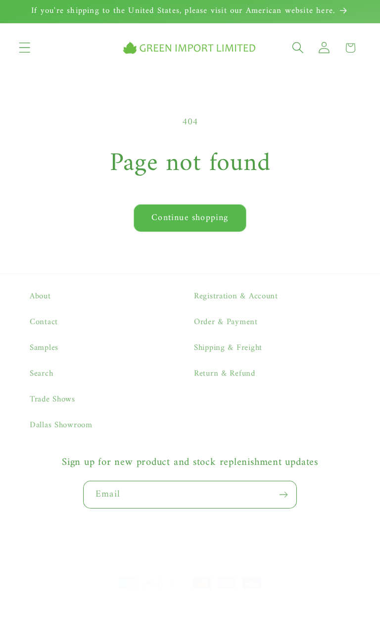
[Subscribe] (283, 495)
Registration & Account (236, 296)
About (40, 296)
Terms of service (166, 615)
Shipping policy (227, 615)
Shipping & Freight (228, 347)
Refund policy (259, 604)
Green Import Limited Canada (118, 603)
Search (41, 373)
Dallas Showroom (61, 425)
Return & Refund (224, 373)
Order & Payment (226, 322)
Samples (44, 347)
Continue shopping (189, 218)
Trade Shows (52, 399)
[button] (25, 48)
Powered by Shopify (196, 603)
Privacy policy (313, 604)
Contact (44, 322)
